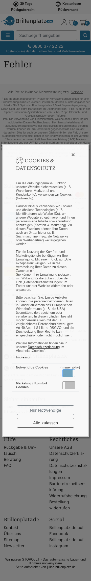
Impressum (24, 357)
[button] (68, 373)
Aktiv (68, 373)
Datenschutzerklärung (44, 347)
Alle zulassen (45, 422)
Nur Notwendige (45, 410)
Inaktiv (71, 385)
